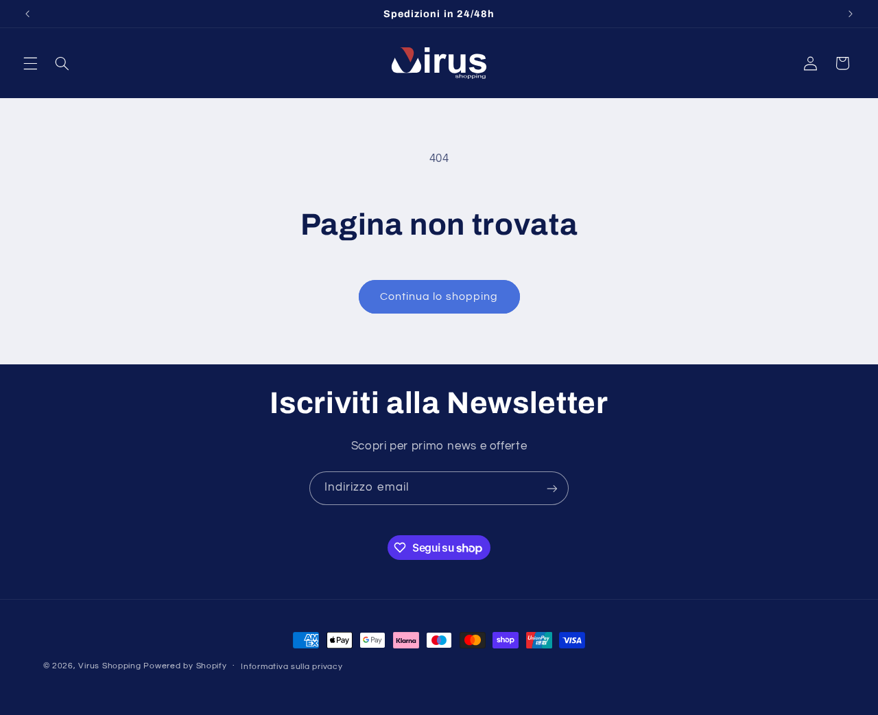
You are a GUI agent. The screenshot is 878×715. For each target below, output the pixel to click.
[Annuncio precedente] (27, 13)
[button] (30, 63)
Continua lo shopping (439, 296)
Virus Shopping (109, 666)
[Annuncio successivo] (850, 13)
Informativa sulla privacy (291, 666)
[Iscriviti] (552, 488)
